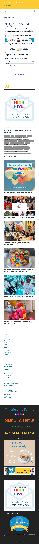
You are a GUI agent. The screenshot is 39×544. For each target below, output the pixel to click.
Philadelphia (26, 146)
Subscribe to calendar (19, 74)
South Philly (7, 151)
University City (7, 153)
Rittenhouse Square (8, 149)
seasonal (21, 149)
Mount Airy (27, 142)
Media (23, 142)
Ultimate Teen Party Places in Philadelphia (19, 296)
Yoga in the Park (11, 66)
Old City (21, 146)
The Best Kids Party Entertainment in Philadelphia (17, 243)
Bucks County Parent (9, 36)
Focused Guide (19, 139)
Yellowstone (28, 153)
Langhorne (7, 142)
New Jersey (6, 144)
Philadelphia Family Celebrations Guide (18, 192)
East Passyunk (19, 137)
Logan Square (12, 142)
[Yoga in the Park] (7, 86)
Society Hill (26, 149)
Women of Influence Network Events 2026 (19, 217)
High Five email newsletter (29, 127)
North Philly (15, 146)
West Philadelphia (21, 153)
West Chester (14, 153)
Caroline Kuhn (13, 84)
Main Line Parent (28, 35)
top (26, 151)
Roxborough (16, 149)
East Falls (13, 137)
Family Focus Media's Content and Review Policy (19, 542)
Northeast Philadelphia (14, 144)
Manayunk (18, 142)
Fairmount (25, 137)
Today (19, 70)
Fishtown (13, 139)
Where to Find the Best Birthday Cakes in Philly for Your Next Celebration (18, 270)
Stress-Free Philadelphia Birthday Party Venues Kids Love (18, 322)
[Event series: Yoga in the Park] (15, 65)
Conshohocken (7, 137)
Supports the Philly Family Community (17, 151)
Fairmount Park (7, 139)
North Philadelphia (8, 146)
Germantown (25, 139)
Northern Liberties (23, 144)
